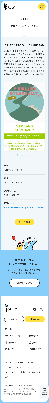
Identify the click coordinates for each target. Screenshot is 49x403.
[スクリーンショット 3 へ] (26, 155)
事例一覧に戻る (24, 222)
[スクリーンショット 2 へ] (22, 155)
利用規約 (19, 362)
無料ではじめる (34, 319)
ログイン (14, 319)
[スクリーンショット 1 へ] (17, 155)
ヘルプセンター (10, 372)
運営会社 (30, 362)
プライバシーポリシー (34, 367)
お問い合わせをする (24, 282)
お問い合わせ (10, 377)
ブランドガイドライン (13, 367)
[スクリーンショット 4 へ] (31, 155)
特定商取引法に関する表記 (30, 372)
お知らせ (8, 362)
